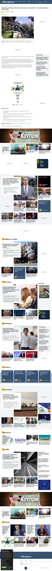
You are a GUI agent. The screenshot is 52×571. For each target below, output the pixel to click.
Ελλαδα (33, 1)
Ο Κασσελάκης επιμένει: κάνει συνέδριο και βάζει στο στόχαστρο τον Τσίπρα (31, 359)
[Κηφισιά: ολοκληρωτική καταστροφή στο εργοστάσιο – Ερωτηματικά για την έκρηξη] (3, 14)
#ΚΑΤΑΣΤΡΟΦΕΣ (22, 123)
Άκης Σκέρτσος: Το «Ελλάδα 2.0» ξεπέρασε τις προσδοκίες (7, 220)
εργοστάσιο (11, 40)
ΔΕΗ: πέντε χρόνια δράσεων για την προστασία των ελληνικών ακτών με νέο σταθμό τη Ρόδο (44, 443)
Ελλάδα (6, 449)
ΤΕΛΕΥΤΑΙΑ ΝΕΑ (39, 55)
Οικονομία (7, 389)
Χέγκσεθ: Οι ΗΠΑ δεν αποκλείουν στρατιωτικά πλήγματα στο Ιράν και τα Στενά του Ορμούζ (6, 530)
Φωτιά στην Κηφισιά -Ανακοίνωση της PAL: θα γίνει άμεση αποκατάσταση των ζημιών (17, 119)
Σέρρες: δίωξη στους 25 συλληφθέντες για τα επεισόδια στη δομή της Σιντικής (31, 485)
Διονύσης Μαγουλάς (19, 380)
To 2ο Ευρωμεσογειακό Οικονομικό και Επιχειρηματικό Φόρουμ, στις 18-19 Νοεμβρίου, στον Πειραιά (19, 426)
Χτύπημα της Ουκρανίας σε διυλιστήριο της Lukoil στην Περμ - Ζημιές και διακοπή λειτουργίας (19, 546)
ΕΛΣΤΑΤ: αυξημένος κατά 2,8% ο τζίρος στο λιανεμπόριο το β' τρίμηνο (32, 443)
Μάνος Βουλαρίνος (8, 380)
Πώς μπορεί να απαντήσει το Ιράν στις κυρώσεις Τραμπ (11, 187)
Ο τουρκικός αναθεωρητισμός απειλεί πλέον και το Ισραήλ (31, 373)
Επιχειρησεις (29, 1)
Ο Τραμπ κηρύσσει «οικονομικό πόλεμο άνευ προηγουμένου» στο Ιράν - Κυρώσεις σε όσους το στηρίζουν (10, 192)
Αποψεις (19, 1)
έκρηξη (16, 41)
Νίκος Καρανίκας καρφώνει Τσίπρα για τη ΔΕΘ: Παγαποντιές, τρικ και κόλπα (10, 330)
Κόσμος (6, 522)
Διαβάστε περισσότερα (8, 557)
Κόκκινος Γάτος (44, 185)
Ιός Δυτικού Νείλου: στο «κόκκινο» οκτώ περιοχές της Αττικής (43, 466)
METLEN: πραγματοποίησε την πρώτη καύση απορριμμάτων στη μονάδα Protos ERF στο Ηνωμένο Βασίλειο (6, 439)
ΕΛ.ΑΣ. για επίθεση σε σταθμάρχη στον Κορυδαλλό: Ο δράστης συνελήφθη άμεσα (10, 456)
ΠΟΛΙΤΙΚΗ (40, 60)
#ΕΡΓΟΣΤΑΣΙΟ (17, 123)
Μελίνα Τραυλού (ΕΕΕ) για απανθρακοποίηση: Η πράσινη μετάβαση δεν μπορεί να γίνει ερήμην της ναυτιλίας (7, 426)
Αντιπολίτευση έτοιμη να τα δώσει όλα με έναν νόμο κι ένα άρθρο (19, 270)
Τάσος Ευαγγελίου (20, 276)
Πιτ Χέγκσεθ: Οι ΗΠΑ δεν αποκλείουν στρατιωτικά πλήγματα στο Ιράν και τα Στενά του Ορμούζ (42, 68)
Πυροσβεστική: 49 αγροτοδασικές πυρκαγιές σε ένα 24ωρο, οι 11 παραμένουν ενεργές (43, 454)
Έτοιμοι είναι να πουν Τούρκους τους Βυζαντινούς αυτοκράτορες (7, 373)
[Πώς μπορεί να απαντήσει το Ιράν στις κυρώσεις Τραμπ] (25, 253)
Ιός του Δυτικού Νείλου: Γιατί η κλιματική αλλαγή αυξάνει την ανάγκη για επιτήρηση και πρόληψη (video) (19, 486)
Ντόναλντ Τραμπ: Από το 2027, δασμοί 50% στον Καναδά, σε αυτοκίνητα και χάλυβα (31, 545)
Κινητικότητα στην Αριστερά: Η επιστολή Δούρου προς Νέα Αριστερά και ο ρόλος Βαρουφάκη (7, 360)
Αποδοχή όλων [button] (4, 567)
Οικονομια (24, 1)
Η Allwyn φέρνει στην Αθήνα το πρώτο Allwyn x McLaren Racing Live (5, 149)
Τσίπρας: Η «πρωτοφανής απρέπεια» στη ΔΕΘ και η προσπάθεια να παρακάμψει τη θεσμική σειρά (31, 210)
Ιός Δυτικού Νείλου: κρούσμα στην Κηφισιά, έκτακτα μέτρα (43, 471)
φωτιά (25, 40)
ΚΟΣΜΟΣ (40, 70)
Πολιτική (7, 282)
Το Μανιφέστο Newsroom (9, 11)
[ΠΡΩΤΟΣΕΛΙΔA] (44, 291)
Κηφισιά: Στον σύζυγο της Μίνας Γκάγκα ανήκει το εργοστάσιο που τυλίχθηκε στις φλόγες (18, 113)
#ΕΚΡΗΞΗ (29, 123)
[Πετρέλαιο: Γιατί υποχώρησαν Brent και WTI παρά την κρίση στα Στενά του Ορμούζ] (25, 404)
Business (7, 432)
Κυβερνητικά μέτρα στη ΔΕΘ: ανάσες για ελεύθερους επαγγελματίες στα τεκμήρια (19, 209)
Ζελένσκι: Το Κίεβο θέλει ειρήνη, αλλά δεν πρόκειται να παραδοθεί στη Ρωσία (44, 545)
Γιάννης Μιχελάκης (33, 380)
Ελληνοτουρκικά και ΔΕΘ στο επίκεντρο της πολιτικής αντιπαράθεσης (7, 275)
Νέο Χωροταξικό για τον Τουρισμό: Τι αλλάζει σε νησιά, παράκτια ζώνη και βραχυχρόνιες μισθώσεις (31, 318)
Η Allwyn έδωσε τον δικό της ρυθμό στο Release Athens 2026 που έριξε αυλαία (44, 151)
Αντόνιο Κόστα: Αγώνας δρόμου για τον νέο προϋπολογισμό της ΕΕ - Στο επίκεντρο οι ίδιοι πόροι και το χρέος (30, 529)
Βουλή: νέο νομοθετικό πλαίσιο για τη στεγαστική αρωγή (7, 318)
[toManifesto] (8, 1)
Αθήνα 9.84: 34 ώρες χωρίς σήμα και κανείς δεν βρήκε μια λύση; (19, 318)
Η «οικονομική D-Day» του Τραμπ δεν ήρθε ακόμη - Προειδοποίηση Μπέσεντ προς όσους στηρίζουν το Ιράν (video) (42, 74)
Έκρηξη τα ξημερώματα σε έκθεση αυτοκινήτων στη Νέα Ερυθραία (14, 120)
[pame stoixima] (26, 135)
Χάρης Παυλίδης (45, 210)
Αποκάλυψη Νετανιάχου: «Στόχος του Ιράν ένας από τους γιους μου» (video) (31, 220)
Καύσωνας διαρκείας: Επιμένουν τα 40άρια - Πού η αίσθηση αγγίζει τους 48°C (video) (44, 476)
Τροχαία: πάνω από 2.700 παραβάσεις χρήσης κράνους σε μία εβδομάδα (7, 485)
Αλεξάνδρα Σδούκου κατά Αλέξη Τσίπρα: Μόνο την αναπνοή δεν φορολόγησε (44, 197)
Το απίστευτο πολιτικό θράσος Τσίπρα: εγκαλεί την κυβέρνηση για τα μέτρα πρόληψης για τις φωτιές (19, 360)
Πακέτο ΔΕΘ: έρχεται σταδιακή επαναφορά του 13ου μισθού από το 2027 (44, 422)
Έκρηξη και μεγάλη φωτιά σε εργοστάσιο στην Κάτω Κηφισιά (13, 115)
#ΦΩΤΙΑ (26, 123)
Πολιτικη (16, 1)
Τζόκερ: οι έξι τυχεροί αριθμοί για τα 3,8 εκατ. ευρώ (31, 151)
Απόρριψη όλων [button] (9, 567)
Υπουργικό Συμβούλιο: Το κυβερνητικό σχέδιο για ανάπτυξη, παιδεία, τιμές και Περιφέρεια (19, 221)
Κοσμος (37, 1)
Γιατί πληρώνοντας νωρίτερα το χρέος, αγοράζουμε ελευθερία (19, 372)
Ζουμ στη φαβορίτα (43, 177)
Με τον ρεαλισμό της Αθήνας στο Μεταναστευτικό (43, 202)
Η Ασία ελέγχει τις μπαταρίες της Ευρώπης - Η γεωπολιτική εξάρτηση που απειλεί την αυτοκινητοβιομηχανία (31, 276)
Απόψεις (6, 367)
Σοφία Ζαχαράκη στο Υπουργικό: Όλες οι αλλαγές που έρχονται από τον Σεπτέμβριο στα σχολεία (42, 58)
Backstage (7, 323)
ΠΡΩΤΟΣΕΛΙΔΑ (45, 1)
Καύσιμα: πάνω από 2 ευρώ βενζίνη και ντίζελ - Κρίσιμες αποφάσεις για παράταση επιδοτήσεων (31, 426)
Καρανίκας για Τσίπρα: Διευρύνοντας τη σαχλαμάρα (10, 339)
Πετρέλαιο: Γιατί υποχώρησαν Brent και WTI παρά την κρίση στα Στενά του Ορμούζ (41, 62)
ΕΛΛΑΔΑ (13, 123)
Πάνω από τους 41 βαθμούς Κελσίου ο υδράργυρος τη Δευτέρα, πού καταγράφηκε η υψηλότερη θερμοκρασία (43, 460)
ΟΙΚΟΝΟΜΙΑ (30, 277)
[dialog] (7, 559)
